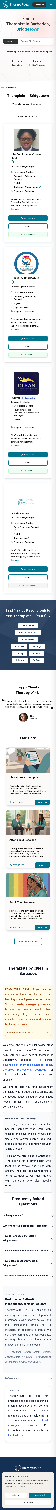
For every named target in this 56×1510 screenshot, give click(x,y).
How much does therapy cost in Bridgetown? (20, 1263)
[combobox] (10, 41)
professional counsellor (32, 1069)
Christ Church (28, 626)
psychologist (10, 1064)
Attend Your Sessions (22, 839)
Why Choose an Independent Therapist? (25, 1225)
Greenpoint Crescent (28, 632)
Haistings (36, 646)
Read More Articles (28, 941)
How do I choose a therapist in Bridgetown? (19, 1238)
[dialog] (28, 1490)
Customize (28, 1502)
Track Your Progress (22, 902)
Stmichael (19, 646)
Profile (28, 226)
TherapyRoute (18, 802)
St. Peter (37, 660)
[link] (12, 88)
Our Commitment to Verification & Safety (25, 1250)
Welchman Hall (28, 639)
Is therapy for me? (13, 1215)
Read (40, 802)
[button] (28, 183)
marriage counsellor (32, 1064)
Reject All (16, 1495)
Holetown (19, 660)
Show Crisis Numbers (20, 1032)
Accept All (40, 1495)
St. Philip (19, 653)
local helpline (15, 1435)
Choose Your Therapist (23, 777)
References (12, 1378)
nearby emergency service (33, 1004)
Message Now (29, 218)
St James (36, 653)
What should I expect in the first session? (25, 1275)
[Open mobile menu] (51, 4)
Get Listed (39, 5)
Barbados (2, 87)
